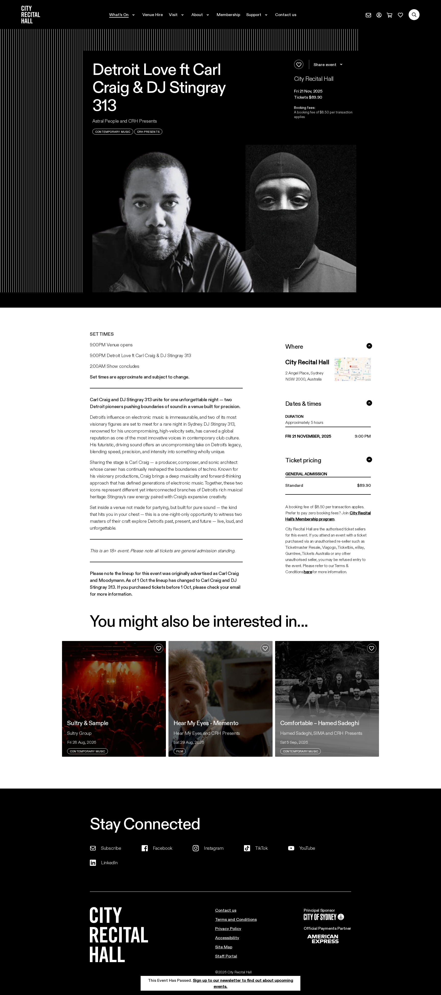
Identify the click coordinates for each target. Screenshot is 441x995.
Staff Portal (226, 955)
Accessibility (227, 937)
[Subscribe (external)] (368, 14)
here (308, 571)
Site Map (223, 946)
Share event (325, 64)
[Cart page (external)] (389, 14)
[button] (325, 91)
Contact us (225, 910)
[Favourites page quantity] (400, 14)
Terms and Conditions (236, 919)
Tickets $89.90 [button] (308, 97)
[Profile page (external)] (379, 14)
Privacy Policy (228, 928)
